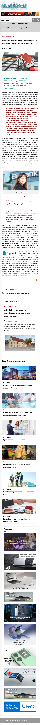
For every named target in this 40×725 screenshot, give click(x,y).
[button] (34, 20)
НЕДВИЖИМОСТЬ (8, 36)
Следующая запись (11, 301)
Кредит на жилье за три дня (14, 440)
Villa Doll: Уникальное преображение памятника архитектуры (17, 313)
